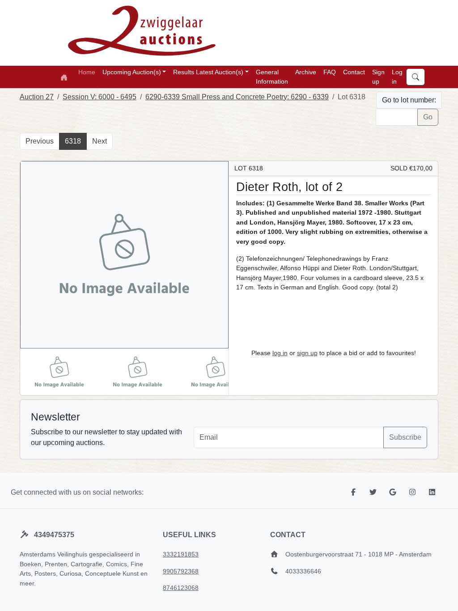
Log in (397, 76)
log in (280, 352)
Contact (354, 72)
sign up (307, 352)
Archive (305, 72)
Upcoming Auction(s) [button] (131, 72)
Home (86, 72)
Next (99, 141)
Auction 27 (37, 97)
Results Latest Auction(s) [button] (208, 72)
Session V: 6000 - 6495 (99, 97)
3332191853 (181, 554)
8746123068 (181, 587)
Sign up (378, 76)
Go (428, 117)
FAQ (329, 72)
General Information (272, 76)
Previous (39, 141)
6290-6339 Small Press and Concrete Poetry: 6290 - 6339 (237, 97)
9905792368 (181, 571)
